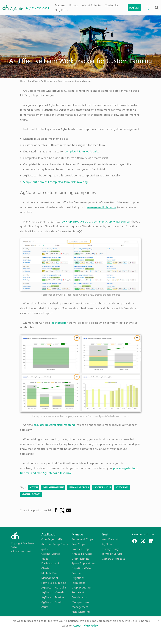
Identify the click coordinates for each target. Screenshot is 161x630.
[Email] (68, 510)
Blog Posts (61, 10)
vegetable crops (31, 494)
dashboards (59, 322)
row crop (66, 221)
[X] (62, 510)
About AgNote (91, 5)
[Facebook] (55, 510)
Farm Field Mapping (54, 583)
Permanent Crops (82, 539)
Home (23, 80)
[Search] (157, 7)
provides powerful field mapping (54, 425)
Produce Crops (81, 549)
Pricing (73, 5)
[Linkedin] (151, 541)
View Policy (91, 625)
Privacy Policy (110, 549)
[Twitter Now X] (143, 541)
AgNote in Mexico (52, 597)
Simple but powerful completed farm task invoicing (55, 182)
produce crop (81, 221)
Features (60, 5)
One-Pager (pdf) (51, 539)
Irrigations (78, 578)
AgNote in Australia (53, 587)
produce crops (102, 487)
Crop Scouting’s (82, 587)
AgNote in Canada (52, 592)
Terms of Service (112, 554)
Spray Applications (83, 563)
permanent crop (102, 221)
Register (134, 7)
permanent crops (79, 487)
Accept (77, 625)
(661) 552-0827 (39, 8)
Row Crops (78, 544)
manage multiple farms (101, 207)
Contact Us (111, 5)
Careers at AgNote (113, 558)
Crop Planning (80, 558)
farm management (53, 487)
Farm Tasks (78, 583)
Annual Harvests (82, 554)
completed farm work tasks (82, 151)
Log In (148, 7)
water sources (121, 221)
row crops (122, 487)
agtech (33, 487)
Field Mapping (81, 611)
